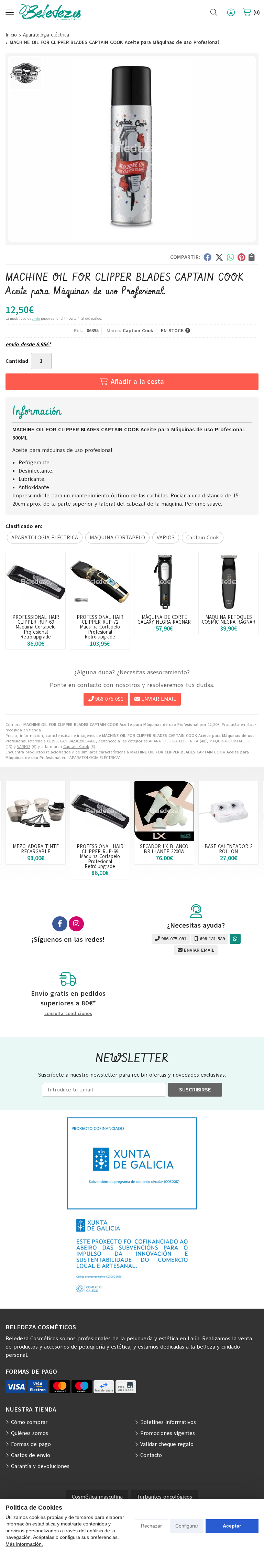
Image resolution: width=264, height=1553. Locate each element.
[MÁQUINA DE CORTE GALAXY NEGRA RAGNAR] (164, 582)
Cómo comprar (29, 1422)
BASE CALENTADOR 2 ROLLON (228, 849)
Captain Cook (76, 746)
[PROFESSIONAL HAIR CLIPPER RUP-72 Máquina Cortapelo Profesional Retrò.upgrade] (100, 582)
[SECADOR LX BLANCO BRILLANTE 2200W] (164, 811)
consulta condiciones (68, 1014)
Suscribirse (195, 1090)
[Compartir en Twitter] (219, 256)
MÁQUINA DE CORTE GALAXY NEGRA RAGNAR (164, 619)
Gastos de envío (30, 1455)
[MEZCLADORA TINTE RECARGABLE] (35, 811)
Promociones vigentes (167, 1433)
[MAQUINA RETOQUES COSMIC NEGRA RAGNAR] (228, 582)
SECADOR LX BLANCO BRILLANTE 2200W (164, 849)
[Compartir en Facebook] (207, 256)
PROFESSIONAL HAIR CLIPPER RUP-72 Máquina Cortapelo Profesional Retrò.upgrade (100, 627)
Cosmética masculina (97, 1497)
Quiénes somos (29, 1433)
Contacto (151, 1455)
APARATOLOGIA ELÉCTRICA (173, 741)
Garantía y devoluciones (40, 1466)
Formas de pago (31, 1444)
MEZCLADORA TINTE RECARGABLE (36, 849)
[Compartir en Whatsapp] (230, 256)
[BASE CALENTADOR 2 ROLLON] (228, 811)
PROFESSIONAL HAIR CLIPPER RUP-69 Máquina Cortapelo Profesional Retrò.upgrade (35, 627)
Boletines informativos (168, 1422)
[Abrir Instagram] (76, 924)
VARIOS (23, 746)
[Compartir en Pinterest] (241, 256)
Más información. (24, 1544)
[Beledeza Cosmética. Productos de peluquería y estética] (50, 12)
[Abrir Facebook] (60, 924)
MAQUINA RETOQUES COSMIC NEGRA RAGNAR (228, 619)
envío (36, 318)
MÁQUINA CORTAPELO (230, 741)
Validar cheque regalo (167, 1444)
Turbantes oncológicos (164, 1497)
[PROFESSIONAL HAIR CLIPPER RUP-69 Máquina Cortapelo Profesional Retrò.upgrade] (35, 582)
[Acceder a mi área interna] (231, 12)
